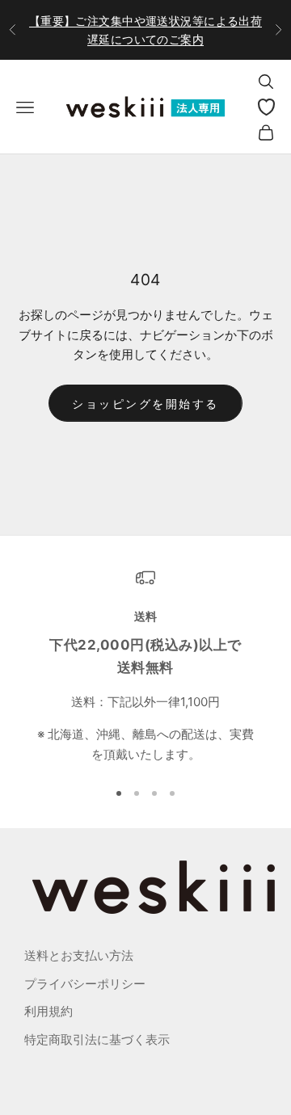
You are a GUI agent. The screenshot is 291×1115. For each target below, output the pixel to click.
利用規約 (48, 1011)
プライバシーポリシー (85, 983)
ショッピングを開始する (145, 403)
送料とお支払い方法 (78, 955)
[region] (145, 666)
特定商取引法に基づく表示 (97, 1039)
